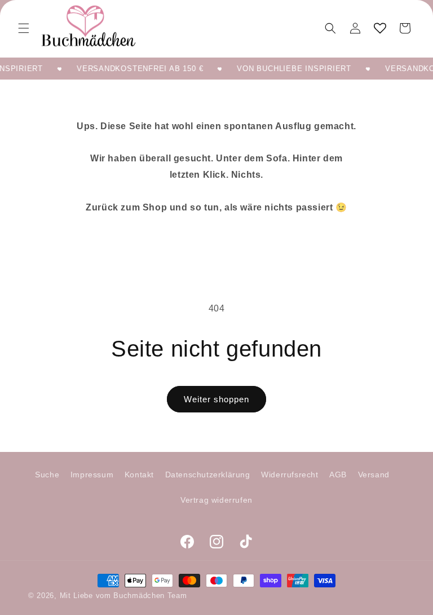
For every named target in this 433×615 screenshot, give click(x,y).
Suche (47, 474)
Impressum (91, 474)
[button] (23, 28)
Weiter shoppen (216, 399)
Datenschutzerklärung (207, 474)
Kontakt (139, 474)
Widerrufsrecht (289, 474)
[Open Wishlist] (380, 28)
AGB (338, 474)
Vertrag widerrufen (216, 499)
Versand (374, 474)
